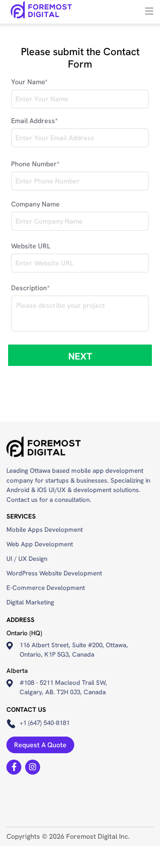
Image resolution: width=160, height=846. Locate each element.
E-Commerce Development (45, 588)
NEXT (80, 356)
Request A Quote (40, 744)
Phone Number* (35, 163)
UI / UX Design (26, 558)
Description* (30, 287)
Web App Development (39, 544)
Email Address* (34, 120)
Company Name (35, 204)
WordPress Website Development (54, 573)
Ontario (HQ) (24, 633)
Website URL (30, 246)
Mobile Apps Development (44, 529)
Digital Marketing (30, 602)
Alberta (17, 670)
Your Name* (29, 81)
